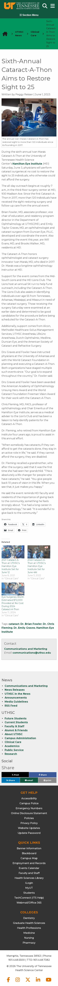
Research (11, 753)
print (48, 780)
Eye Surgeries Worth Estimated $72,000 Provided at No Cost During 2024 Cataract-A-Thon (13, 603)
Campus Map (29, 858)
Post (20, 775)
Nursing (29, 937)
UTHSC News (19, 34)
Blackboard (29, 853)
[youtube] (48, 982)
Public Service (14, 750)
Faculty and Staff (29, 873)
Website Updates (29, 828)
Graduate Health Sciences (29, 923)
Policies (29, 818)
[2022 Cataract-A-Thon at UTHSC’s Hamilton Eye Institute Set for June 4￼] (39, 551)
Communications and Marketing (25, 648)
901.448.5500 (16, 959)
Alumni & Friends (16, 730)
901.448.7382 (41, 959)
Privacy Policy (29, 823)
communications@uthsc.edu (32, 652)
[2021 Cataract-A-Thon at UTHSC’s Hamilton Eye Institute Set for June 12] (13, 551)
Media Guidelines (16, 701)
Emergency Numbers (29, 808)
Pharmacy (29, 942)
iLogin (29, 882)
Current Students (16, 722)
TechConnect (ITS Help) (29, 897)
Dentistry (29, 918)
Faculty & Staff (14, 726)
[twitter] (28, 982)
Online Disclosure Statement (29, 813)
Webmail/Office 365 (29, 902)
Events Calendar (29, 868)
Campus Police (29, 803)
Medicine (29, 932)
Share (48, 776)
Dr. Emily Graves (24, 627)
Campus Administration (20, 738)
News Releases (15, 689)
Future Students (15, 718)
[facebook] (8, 982)
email (30, 780)
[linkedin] (38, 982)
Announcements (16, 697)
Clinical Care (13, 742)
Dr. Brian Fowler (31, 623)
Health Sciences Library (29, 878)
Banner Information (29, 848)
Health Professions (29, 927)
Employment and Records (29, 863)
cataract (14, 623)
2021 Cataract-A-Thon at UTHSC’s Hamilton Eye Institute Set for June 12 (11, 566)
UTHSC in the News (17, 693)
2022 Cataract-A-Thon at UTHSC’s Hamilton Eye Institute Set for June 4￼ (37, 566)
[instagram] (18, 982)
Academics (12, 746)
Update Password (29, 833)
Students (29, 892)
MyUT (29, 887)
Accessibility (29, 798)
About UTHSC (14, 734)
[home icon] (4, 34)
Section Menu (30, 15)
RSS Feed (11, 705)
